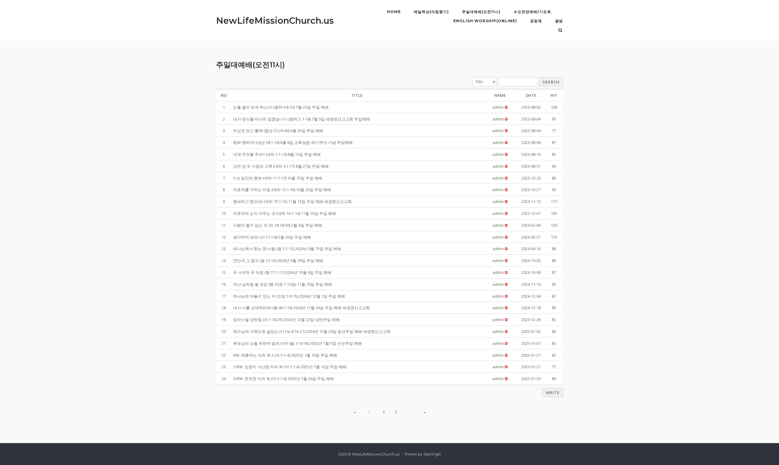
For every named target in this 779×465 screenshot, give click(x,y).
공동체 (536, 21)
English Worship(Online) (485, 21)
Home (394, 11)
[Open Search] (560, 30)
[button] (498, 107)
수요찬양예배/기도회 (532, 11)
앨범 (559, 21)
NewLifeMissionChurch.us (275, 20)
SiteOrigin (432, 454)
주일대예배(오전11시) (481, 11)
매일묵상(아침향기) (431, 11)
